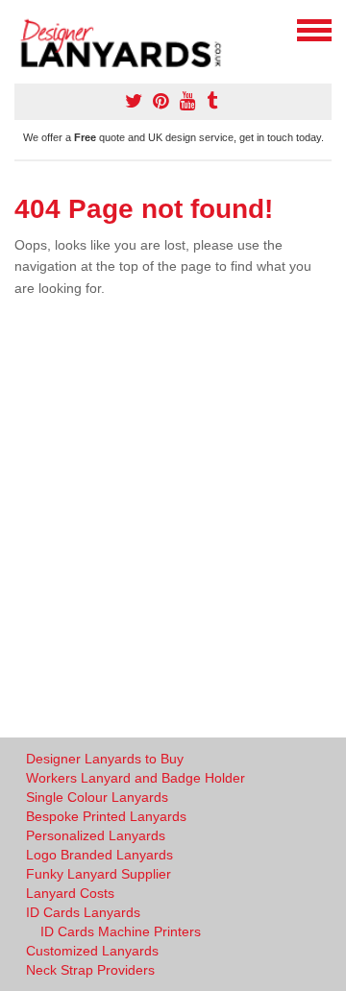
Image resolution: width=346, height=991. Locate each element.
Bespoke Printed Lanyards (106, 816)
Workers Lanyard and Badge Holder (135, 778)
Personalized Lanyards (95, 835)
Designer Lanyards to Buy (105, 758)
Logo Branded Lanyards (99, 854)
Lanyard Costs (70, 893)
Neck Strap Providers (90, 970)
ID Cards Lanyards (83, 912)
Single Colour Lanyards (97, 797)
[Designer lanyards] (127, 40)
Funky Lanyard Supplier (98, 874)
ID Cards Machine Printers (120, 931)
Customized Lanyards (92, 950)
